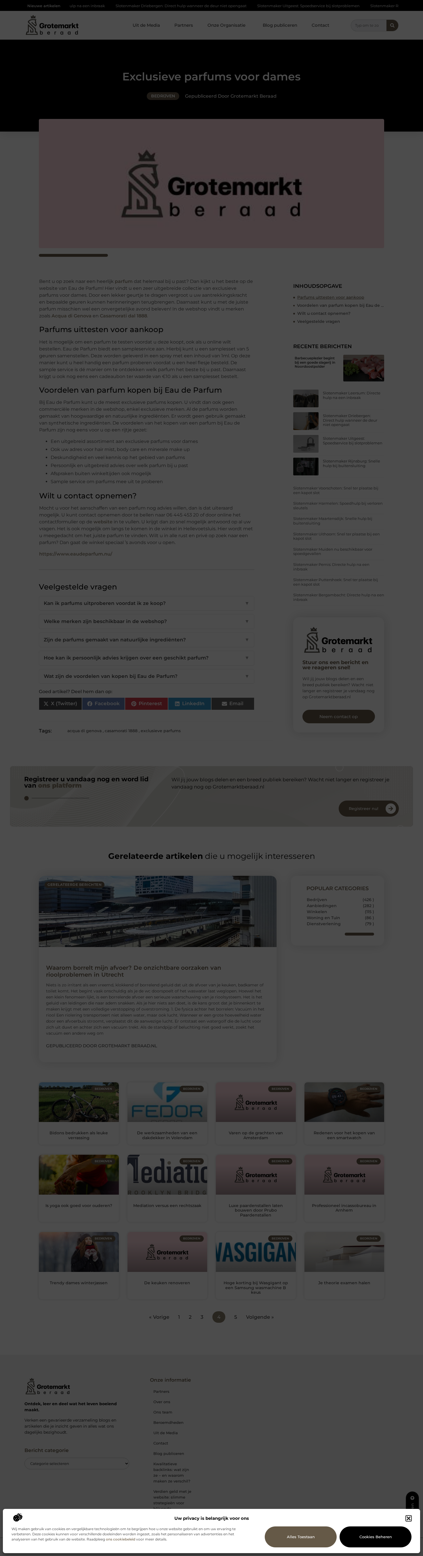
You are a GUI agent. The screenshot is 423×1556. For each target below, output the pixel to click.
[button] (408, 1518)
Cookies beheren (375, 1536)
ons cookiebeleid (120, 1539)
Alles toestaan (301, 1536)
